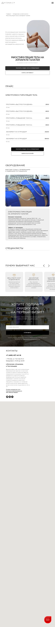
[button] (27, 73)
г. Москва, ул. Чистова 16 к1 (15, 358)
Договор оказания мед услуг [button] (13, 389)
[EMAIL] (12, 397)
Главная (8, 14)
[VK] (10, 397)
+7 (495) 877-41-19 (13, 355)
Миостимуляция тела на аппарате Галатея (18, 15)
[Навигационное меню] (53, 3)
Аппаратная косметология (20, 14)
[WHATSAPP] (7, 397)
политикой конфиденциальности (31, 339)
